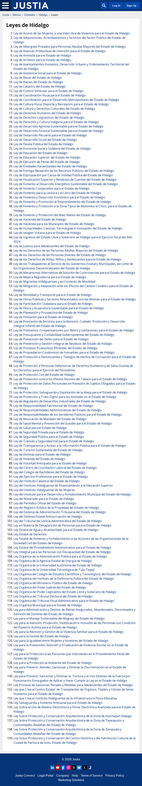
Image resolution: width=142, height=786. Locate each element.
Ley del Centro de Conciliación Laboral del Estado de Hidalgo (55, 468)
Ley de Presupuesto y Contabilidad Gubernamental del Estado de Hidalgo (63, 335)
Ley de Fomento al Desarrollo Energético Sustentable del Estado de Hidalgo (65, 184)
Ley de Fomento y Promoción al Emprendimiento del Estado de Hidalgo (62, 202)
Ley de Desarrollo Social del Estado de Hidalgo (45, 140)
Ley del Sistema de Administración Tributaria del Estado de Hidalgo (59, 512)
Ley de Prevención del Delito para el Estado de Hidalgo (51, 339)
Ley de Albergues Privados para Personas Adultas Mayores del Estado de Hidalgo (69, 47)
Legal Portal (45, 775)
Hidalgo (43, 14)
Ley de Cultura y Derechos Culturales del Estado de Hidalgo (54, 109)
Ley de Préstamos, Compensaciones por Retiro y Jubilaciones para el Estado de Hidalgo (73, 330)
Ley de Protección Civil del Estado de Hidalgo (44, 375)
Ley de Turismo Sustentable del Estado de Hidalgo (48, 450)
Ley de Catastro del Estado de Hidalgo (39, 86)
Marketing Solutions (71, 780)
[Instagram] (68, 767)
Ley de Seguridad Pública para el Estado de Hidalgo (48, 437)
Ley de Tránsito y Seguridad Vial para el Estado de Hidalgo (53, 441)
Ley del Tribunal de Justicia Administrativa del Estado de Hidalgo (57, 521)
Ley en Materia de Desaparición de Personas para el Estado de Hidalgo (62, 525)
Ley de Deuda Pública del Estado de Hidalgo (43, 144)
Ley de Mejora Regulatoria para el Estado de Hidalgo (49, 277)
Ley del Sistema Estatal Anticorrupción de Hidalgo (47, 516)
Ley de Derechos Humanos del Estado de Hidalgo (47, 113)
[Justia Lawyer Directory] (90, 767)
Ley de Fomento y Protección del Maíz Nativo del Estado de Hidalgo (59, 215)
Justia (5, 14)
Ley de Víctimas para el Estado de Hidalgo (42, 454)
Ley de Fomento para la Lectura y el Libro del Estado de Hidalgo (57, 193)
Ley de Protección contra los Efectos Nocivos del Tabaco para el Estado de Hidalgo (70, 379)
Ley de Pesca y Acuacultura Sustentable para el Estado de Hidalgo (58, 308)
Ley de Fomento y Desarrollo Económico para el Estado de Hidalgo (59, 197)
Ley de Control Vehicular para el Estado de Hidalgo (48, 91)
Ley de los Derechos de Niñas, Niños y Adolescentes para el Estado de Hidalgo (67, 259)
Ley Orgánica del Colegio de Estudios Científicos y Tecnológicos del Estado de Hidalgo (72, 574)
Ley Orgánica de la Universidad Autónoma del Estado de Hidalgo (57, 565)
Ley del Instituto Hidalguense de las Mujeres (44, 490)
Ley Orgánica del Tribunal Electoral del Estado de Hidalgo (52, 596)
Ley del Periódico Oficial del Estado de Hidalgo (44, 503)
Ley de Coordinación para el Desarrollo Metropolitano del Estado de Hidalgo (66, 100)
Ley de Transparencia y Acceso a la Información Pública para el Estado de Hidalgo (69, 446)
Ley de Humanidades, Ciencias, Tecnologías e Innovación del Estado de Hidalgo (67, 228)
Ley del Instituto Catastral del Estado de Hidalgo (46, 481)
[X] (84, 767)
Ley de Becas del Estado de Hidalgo (37, 78)
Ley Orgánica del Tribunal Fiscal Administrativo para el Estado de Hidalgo (63, 601)
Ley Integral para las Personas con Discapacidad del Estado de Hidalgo (62, 552)
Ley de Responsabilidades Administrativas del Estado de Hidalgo (57, 410)
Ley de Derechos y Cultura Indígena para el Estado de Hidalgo (56, 122)
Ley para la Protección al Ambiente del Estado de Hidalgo (52, 663)
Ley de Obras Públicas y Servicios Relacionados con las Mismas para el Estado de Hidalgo (74, 299)
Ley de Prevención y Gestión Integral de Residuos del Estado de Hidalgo (62, 344)
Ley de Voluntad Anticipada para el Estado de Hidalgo (50, 463)
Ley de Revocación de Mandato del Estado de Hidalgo (50, 419)
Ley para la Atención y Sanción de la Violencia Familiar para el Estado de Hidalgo (68, 632)
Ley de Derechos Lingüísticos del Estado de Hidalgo (48, 117)
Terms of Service (92, 775)
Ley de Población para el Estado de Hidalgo (43, 317)
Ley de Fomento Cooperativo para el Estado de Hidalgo (51, 188)
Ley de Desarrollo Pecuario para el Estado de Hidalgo (50, 135)
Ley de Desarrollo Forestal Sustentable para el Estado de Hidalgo (58, 131)
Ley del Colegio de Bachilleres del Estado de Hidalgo (49, 472)
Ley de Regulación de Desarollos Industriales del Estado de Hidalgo (59, 401)
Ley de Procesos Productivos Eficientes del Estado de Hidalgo (55, 348)
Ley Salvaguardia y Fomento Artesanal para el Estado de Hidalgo (57, 703)
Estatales (29, 14)
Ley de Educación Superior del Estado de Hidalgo (46, 157)
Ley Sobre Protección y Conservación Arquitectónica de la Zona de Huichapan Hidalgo (72, 716)
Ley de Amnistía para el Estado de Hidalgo (42, 55)
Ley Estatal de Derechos (30, 534)
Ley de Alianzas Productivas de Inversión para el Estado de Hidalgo (59, 51)
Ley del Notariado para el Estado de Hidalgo (43, 499)
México (17, 14)
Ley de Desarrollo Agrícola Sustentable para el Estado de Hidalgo (58, 126)
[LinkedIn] (52, 767)
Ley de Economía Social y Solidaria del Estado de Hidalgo (52, 148)
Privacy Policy (114, 775)
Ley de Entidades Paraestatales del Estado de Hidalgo (50, 166)
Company (62, 775)
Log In (116, 5)
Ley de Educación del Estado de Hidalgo (40, 153)
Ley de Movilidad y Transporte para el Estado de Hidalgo (52, 295)
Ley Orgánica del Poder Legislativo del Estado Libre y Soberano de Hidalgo (64, 592)
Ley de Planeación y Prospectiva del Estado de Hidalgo (50, 313)
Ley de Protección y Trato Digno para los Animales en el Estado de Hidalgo (64, 397)
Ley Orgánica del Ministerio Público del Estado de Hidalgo (53, 583)
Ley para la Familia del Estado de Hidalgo (41, 636)
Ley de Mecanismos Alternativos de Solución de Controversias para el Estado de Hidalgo (74, 273)
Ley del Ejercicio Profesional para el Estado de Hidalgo (50, 477)
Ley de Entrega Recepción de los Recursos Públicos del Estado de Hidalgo (63, 171)
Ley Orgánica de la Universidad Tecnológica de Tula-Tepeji (53, 570)
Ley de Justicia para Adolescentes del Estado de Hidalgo (51, 246)
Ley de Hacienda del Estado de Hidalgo (39, 219)
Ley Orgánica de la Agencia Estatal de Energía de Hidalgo (52, 561)
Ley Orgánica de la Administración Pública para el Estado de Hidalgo (60, 556)
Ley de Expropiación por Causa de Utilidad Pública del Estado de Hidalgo (63, 175)
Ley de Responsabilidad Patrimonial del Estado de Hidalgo (53, 406)
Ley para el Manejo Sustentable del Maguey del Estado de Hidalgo (59, 618)
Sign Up (132, 5)
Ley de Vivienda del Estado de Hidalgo (39, 459)
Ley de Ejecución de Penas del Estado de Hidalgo (46, 162)
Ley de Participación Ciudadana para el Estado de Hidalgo (52, 304)
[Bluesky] (79, 767)
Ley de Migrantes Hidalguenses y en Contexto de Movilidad (54, 281)
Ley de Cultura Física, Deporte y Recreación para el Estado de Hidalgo (61, 104)
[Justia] (30, 5)
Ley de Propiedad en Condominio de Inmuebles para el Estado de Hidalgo (64, 352)
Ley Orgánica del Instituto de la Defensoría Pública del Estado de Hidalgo (63, 579)
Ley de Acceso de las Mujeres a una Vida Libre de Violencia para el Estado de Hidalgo (71, 33)
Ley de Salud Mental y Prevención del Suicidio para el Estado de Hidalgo (62, 423)
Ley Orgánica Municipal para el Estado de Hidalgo (47, 605)
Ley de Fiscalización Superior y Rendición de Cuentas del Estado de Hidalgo (64, 180)
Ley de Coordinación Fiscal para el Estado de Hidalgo (49, 95)
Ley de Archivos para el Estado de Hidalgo (42, 60)
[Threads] (74, 767)
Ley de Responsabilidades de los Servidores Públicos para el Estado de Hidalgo (67, 414)
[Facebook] (63, 767)
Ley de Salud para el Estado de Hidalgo (40, 428)
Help (75, 775)
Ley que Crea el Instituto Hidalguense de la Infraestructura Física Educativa (65, 698)
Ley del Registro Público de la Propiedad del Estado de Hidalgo (56, 508)
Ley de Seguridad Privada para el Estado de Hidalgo (48, 432)
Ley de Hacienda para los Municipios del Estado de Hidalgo (53, 224)
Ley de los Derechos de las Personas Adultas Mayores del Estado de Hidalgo (65, 250)
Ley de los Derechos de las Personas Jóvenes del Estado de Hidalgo (59, 255)
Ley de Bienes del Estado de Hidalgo (38, 82)
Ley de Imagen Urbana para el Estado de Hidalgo (47, 233)
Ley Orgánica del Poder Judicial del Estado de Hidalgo (49, 587)
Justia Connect (25, 775)
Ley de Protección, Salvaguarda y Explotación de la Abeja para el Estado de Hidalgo (70, 392)
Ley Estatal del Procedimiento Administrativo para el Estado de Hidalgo (62, 547)
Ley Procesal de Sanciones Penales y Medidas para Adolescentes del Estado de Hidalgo (73, 685)
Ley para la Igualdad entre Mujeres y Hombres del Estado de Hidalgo (60, 641)
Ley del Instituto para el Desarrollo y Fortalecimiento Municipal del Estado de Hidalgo (72, 494)
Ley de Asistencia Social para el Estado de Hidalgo (47, 73)
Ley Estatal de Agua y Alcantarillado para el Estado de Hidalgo (55, 530)
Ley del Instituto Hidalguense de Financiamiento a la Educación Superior (63, 485)
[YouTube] (57, 767)
